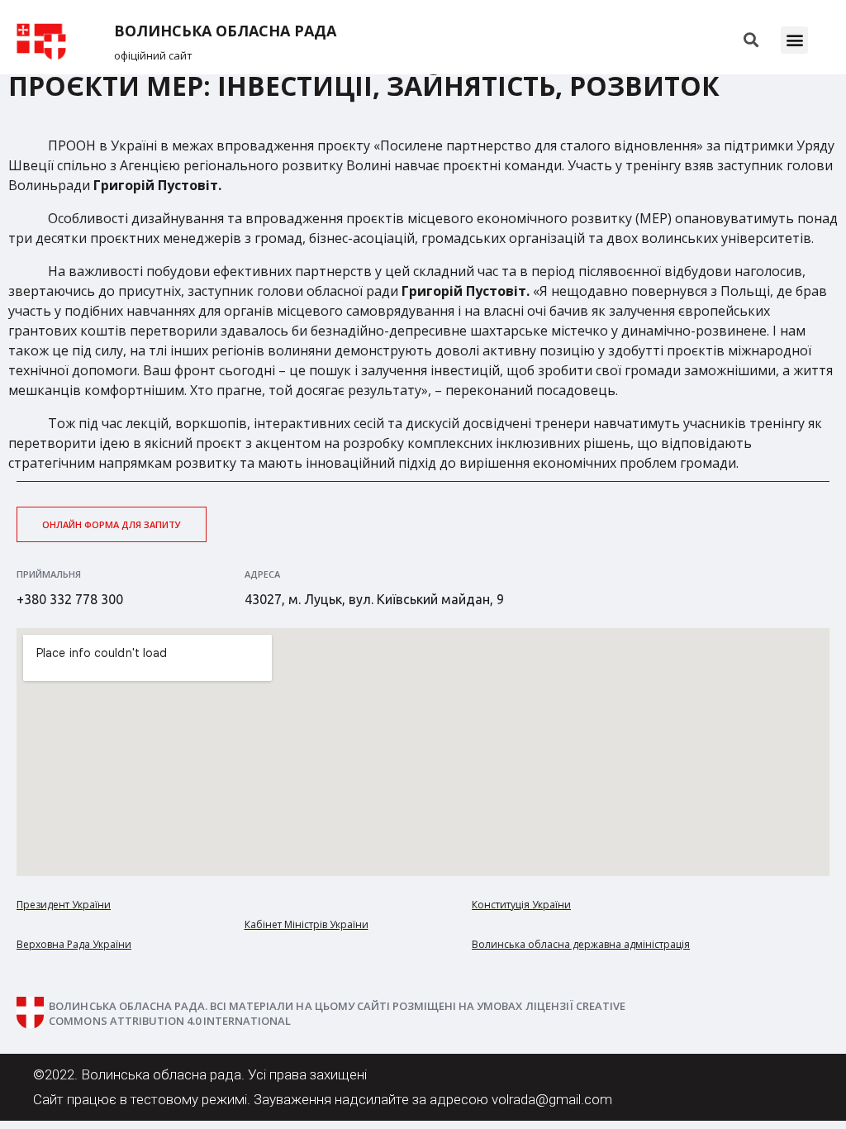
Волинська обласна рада (225, 30)
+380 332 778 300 (70, 599)
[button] (794, 40)
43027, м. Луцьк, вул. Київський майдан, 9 (374, 599)
